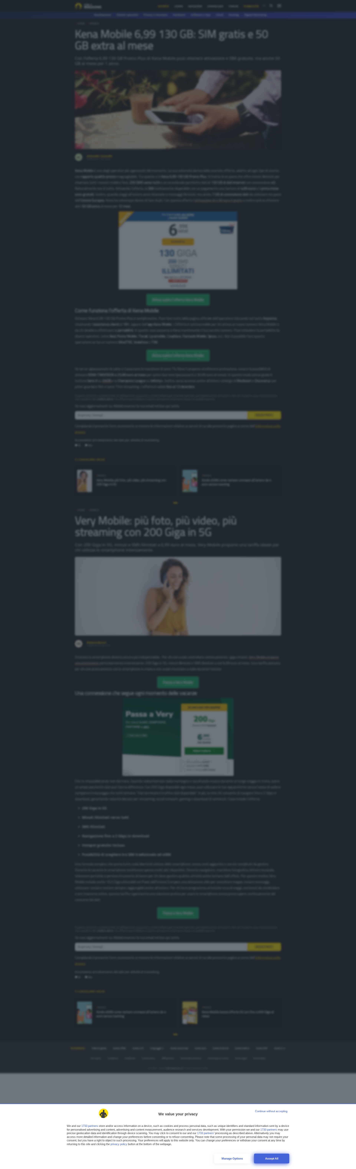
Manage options (232, 1158)
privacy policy (119, 1144)
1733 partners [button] (89, 1125)
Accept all (271, 1158)
